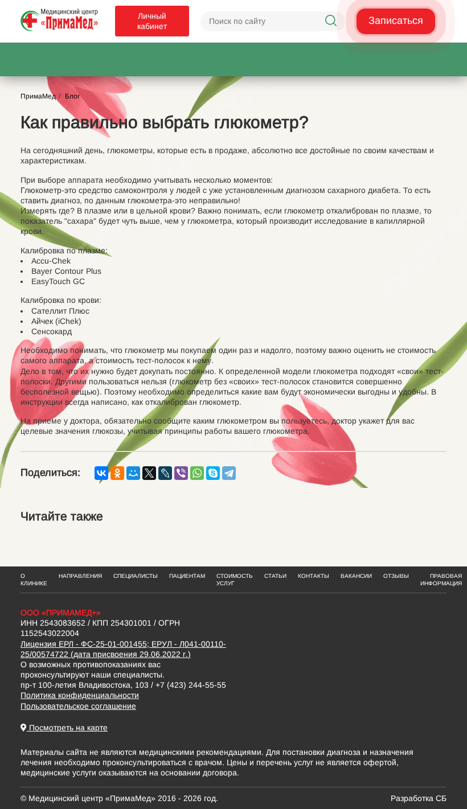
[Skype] (213, 473)
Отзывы (396, 576)
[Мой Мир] (133, 473)
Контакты (313, 576)
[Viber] (181, 473)
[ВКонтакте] (101, 473)
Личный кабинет (152, 21)
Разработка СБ (418, 798)
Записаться (395, 20)
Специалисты (135, 576)
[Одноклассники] (117, 473)
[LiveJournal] (165, 473)
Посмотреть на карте (67, 727)
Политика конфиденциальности (80, 695)
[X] (149, 473)
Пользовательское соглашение (78, 706)
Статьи (275, 576)
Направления (80, 576)
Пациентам (187, 576)
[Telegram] (229, 473)
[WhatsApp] (197, 473)
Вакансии (356, 576)
